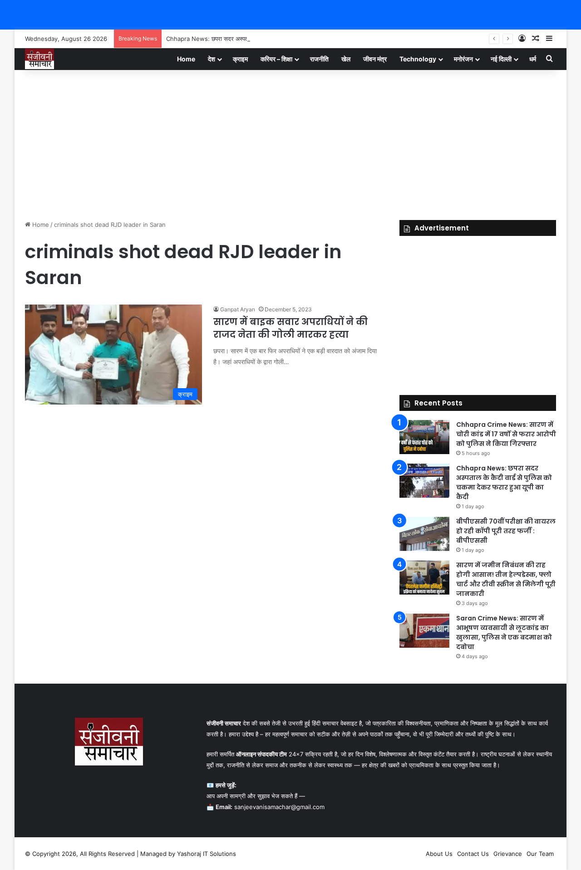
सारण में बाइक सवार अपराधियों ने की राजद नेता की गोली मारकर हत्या (290, 328)
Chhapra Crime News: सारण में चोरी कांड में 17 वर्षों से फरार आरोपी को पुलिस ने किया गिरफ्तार (506, 434)
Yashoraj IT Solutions (206, 853)
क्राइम (240, 59)
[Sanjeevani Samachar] (39, 59)
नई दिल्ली (501, 59)
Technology (417, 59)
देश (211, 59)
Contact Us (473, 853)
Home (186, 59)
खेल (345, 59)
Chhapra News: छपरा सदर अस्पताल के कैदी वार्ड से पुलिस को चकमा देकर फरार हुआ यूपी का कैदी (276, 38)
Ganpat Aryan (237, 309)
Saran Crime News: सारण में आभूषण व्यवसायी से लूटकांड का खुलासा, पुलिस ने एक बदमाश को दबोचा (504, 632)
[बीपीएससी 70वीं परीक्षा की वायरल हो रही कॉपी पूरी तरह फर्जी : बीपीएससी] (424, 534)
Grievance (507, 853)
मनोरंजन (463, 59)
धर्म (532, 59)
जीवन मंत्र (375, 59)
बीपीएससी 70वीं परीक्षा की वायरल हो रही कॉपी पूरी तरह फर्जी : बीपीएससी (506, 531)
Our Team (540, 853)
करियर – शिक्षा (276, 59)
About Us (439, 853)
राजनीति (319, 59)
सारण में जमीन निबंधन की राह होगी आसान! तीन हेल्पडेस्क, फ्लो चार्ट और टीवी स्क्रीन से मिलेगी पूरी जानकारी (506, 579)
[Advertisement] (290, 142)
